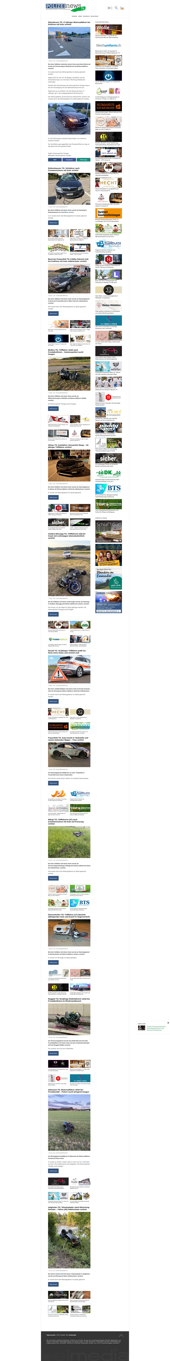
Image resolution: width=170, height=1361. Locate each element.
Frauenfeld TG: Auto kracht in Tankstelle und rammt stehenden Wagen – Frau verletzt (68, 739)
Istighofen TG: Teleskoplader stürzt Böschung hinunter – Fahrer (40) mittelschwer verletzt (68, 1208)
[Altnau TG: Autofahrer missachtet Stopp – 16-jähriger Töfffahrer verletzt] (69, 465)
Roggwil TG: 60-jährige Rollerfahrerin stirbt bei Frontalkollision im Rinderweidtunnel (69, 1000)
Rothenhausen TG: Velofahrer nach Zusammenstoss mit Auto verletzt (64, 169)
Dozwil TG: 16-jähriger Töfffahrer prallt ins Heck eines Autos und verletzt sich (67, 652)
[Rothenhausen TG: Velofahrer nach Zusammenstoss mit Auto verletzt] (69, 189)
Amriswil (74, 16)
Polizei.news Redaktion (62, 60)
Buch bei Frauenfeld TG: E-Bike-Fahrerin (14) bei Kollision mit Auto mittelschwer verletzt (68, 260)
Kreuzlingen (94, 16)
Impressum (51, 1335)
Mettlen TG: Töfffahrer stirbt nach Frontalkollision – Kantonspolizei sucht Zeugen (65, 352)
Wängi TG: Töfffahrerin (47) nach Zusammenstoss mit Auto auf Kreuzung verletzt (66, 822)
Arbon (80, 16)
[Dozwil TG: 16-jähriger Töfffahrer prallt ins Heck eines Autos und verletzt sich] (69, 669)
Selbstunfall (59, 1274)
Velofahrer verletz (67, 212)
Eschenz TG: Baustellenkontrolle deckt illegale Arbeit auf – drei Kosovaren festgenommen (156, 1028)
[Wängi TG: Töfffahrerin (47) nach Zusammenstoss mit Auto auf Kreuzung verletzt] (69, 842)
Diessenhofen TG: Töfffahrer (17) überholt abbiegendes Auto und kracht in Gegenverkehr (69, 916)
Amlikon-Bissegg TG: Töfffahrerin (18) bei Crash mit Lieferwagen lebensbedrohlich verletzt (66, 536)
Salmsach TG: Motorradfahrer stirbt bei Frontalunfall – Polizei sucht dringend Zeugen (68, 1091)
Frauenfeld (86, 16)
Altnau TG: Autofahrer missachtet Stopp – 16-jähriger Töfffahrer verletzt (68, 446)
